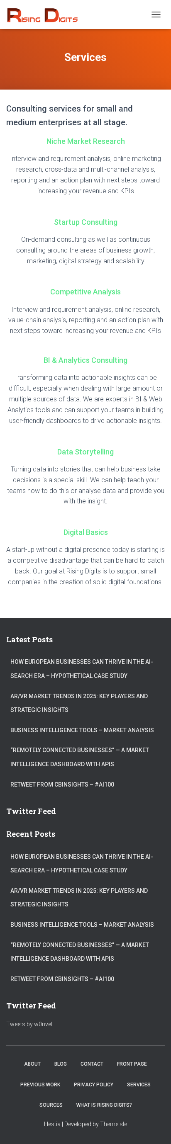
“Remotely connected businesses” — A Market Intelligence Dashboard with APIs (79, 757)
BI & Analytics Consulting (85, 360)
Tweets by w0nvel (29, 1024)
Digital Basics (86, 532)
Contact (92, 1064)
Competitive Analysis (85, 291)
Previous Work (40, 1085)
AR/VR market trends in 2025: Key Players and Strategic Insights (79, 703)
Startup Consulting (85, 222)
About (32, 1064)
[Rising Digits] (45, 14)
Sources (51, 1105)
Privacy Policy (93, 1085)
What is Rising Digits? (104, 1105)
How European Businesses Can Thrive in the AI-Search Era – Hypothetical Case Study (81, 668)
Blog (60, 1064)
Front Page (132, 1064)
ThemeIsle (113, 1124)
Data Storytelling (85, 451)
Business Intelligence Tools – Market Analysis (82, 730)
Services (139, 1085)
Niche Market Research (85, 141)
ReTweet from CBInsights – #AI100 (62, 784)
